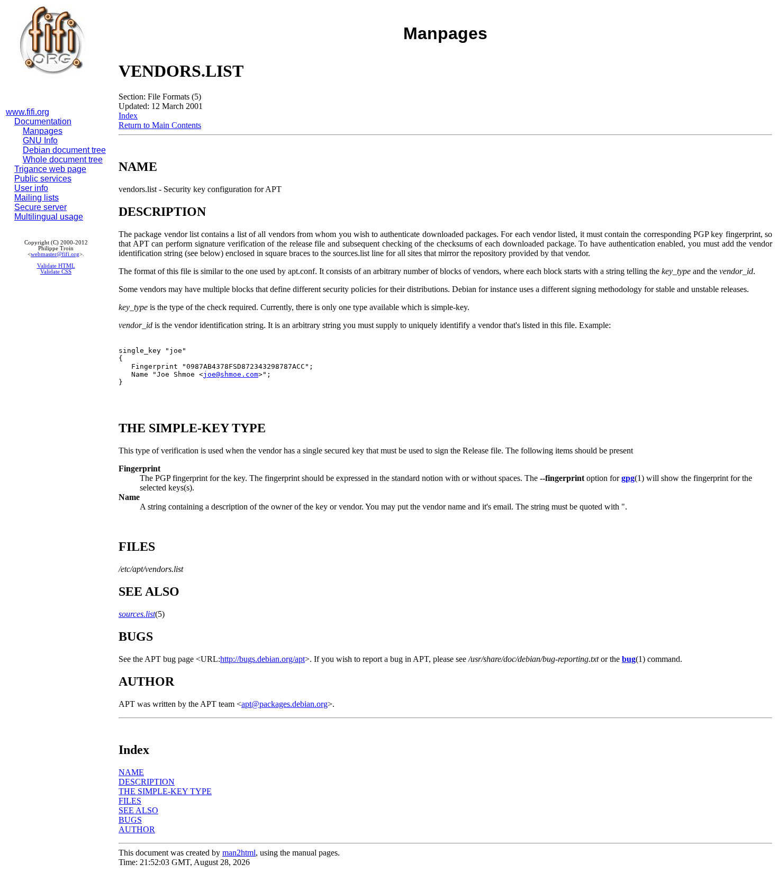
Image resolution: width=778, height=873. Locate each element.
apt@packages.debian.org (284, 703)
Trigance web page (50, 169)
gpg (628, 478)
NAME (131, 772)
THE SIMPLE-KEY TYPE (165, 791)
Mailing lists (36, 197)
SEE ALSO (138, 810)
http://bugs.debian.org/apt (262, 658)
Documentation (42, 121)
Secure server (40, 207)
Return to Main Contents (160, 125)
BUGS (130, 819)
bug (629, 658)
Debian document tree (64, 150)
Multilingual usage (48, 216)
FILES (130, 800)
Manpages (42, 130)
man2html (239, 852)
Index (128, 115)
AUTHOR (137, 829)
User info (31, 188)
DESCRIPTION (147, 781)
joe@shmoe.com (230, 374)
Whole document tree (63, 159)
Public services (42, 178)
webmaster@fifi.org (55, 254)
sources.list (137, 614)
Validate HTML (56, 266)
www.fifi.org (27, 111)
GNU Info (40, 140)
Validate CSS (55, 272)
